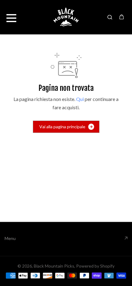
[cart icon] (121, 17)
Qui (80, 99)
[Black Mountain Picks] (66, 17)
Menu (10, 238)
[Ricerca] (110, 17)
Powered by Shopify (95, 266)
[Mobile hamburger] (11, 17)
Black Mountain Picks (54, 266)
